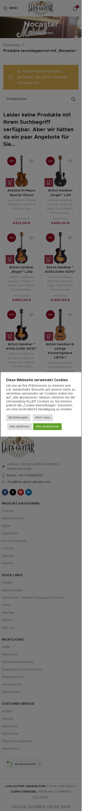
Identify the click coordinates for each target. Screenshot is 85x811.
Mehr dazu (42, 417)
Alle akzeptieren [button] (47, 426)
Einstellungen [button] (18, 417)
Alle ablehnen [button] (19, 426)
